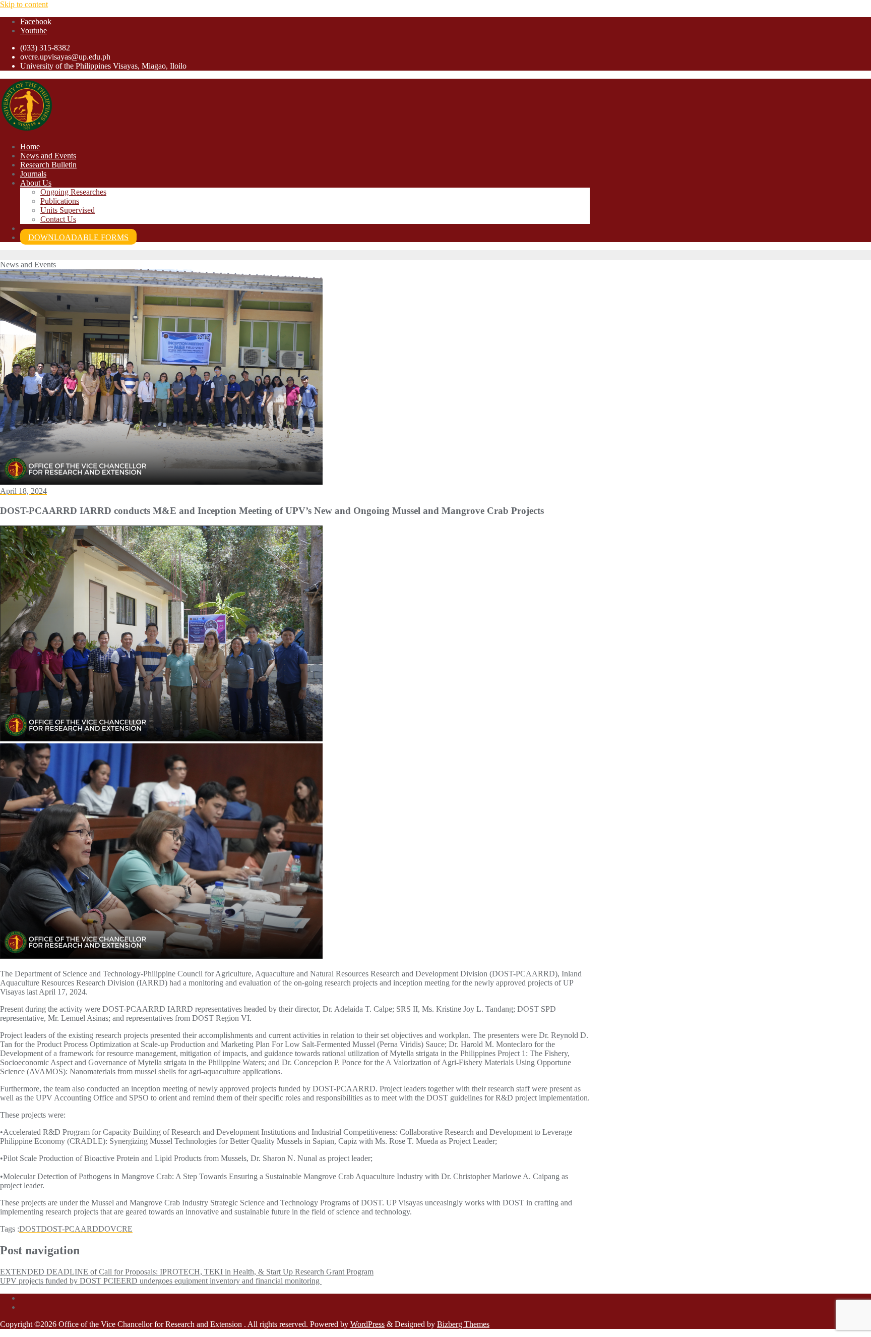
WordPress (367, 1324)
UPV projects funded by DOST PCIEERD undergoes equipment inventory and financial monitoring (161, 1280)
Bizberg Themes (463, 1324)
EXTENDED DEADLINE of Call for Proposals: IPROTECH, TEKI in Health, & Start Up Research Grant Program (187, 1271)
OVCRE (118, 1229)
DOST (30, 1229)
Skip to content (24, 4)
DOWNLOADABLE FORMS (78, 237)
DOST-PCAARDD (72, 1229)
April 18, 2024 (23, 491)
